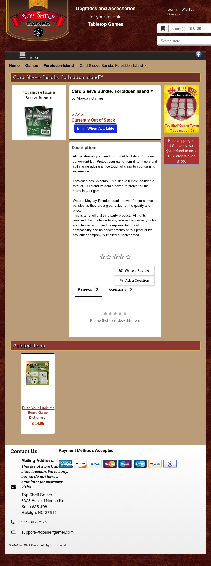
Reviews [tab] (85, 289)
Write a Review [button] (137, 270)
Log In (172, 9)
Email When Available (95, 128)
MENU (34, 57)
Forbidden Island (58, 65)
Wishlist (188, 9)
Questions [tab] (117, 289)
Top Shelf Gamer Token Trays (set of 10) (182, 127)
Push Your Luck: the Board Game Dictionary (38, 412)
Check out (174, 14)
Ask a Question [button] (137, 280)
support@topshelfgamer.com (47, 532)
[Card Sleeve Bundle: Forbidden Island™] (39, 138)
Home (14, 65)
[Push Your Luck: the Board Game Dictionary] (38, 373)
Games (31, 65)
